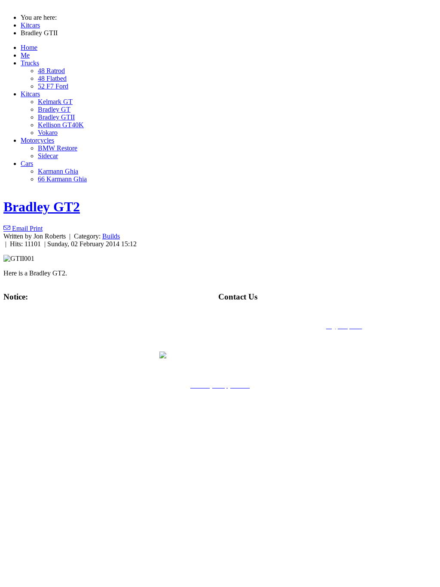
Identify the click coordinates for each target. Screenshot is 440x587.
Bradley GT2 (41, 206)
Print (36, 228)
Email (20, 228)
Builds (111, 236)
